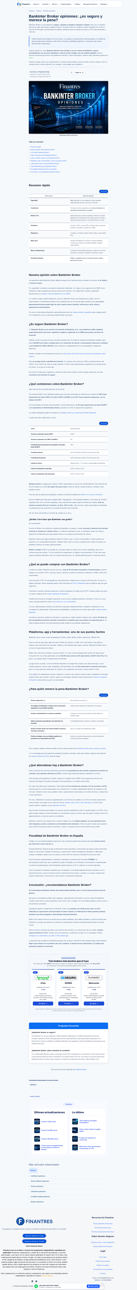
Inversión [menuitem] (45, 4)
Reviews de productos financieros (103, 1232)
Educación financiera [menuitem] (90, 4)
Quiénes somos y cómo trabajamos (102, 1242)
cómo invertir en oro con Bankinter (64, 602)
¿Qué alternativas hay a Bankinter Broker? (44, 166)
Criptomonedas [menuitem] (66, 4)
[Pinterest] (36, 1281)
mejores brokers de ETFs (40, 756)
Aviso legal (102, 1257)
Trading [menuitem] (76, 4)
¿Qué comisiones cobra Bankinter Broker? (44, 155)
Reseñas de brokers (49, 11)
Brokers (39, 11)
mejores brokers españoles (82, 312)
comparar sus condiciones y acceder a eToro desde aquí (48, 936)
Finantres (31, 11)
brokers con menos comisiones (92, 494)
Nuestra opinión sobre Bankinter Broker (43, 149)
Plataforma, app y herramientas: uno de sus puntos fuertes (48, 161)
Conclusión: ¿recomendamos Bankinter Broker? (45, 172)
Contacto (103, 1273)
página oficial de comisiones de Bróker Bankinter (79, 413)
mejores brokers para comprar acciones (92, 748)
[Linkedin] (32, 1281)
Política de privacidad (103, 1261)
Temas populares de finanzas (102, 1223)
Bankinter (33, 1084)
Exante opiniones (37, 1186)
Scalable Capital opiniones (40, 1196)
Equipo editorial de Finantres (102, 1246)
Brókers (33, 1170)
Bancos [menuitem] (54, 4)
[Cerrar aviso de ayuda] (102, 1285)
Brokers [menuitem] (36, 4)
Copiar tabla (104, 191)
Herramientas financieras (103, 1227)
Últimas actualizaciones (49, 1112)
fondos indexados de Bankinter (57, 594)
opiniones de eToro (59, 805)
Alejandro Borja (81, 1069)
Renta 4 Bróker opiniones (40, 1181)
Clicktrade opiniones (38, 1191)
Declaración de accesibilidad (102, 1269)
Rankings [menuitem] (104, 4)
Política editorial (47, 1276)
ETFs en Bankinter (79, 583)
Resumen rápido (36, 147)
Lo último (78, 1112)
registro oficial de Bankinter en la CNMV (56, 294)
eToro (31, 58)
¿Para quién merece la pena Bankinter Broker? (45, 163)
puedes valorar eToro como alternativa (78, 802)
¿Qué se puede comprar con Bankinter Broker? (45, 158)
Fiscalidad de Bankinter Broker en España (43, 169)
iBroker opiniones (37, 1202)
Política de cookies (103, 1265)
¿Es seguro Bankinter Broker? (40, 152)
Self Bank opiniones (38, 1176)
